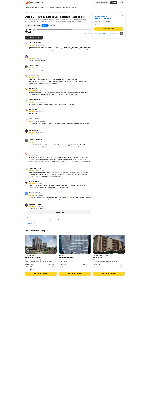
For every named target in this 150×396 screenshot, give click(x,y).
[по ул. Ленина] (109, 244)
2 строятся (102, 35)
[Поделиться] (119, 16)
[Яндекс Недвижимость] (34, 2)
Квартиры (31, 218)
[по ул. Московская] (75, 244)
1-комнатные (31, 223)
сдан (106, 24)
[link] (121, 2)
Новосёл (61, 255)
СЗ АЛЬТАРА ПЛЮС (30, 255)
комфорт (107, 21)
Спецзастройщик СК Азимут (100, 255)
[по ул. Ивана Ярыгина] (41, 244)
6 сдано (96, 35)
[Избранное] (88, 2)
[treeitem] (30, 7)
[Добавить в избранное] (122, 16)
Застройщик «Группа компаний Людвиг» (106, 33)
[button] (92, 2)
